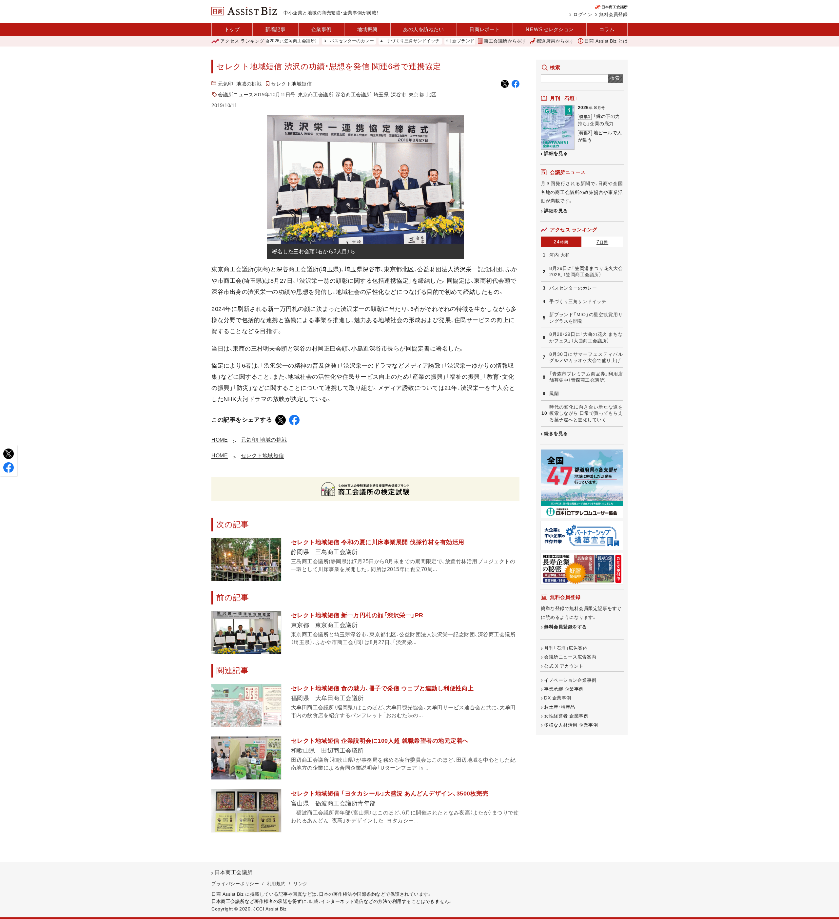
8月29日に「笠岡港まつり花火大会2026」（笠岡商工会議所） (586, 272)
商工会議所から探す (505, 41)
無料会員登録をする (565, 626)
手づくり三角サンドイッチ (384, 41)
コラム (607, 29)
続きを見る (556, 433)
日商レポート (484, 29)
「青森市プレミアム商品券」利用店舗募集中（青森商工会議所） (586, 377)
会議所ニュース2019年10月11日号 (257, 94)
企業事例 (321, 29)
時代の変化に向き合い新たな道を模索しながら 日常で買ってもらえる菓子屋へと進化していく (586, 413)
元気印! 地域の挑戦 (240, 83)
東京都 (416, 94)
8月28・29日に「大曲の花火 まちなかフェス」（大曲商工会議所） (586, 337)
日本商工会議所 (234, 872)
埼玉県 (381, 94)
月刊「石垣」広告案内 (566, 648)
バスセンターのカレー (323, 41)
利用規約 (276, 883)
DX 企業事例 (557, 697)
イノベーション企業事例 (570, 680)
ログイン (582, 14)
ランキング (242, 41)
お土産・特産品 (559, 707)
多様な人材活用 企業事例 (571, 725)
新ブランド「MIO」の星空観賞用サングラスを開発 (472, 41)
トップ (232, 29)
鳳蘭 (554, 393)
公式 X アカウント (563, 666)
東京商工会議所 (316, 94)
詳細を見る (556, 153)
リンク (300, 883)
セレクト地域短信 (291, 83)
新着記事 (275, 29)
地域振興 (367, 29)
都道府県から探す (556, 41)
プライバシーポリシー (235, 883)
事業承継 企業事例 (564, 689)
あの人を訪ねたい (423, 29)
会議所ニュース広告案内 (570, 657)
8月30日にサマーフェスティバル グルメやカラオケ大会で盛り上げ (586, 357)
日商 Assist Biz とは (606, 41)
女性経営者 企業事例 (566, 715)
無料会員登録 (613, 14)
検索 (615, 78)
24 (561, 241)
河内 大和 (559, 255)
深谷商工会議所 (353, 94)
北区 (431, 94)
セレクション (550, 29)
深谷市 (398, 94)
